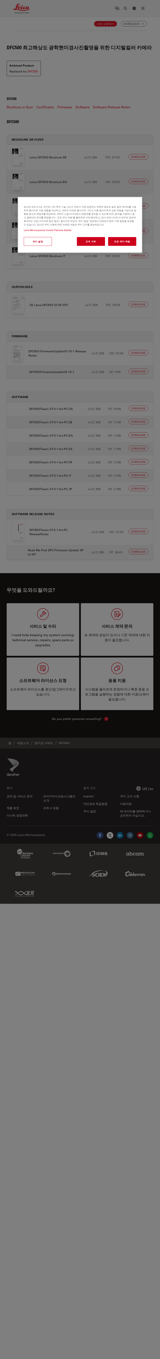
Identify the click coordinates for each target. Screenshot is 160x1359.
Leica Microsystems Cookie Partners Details (47, 230)
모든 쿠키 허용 (122, 241)
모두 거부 (91, 241)
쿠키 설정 (38, 241)
